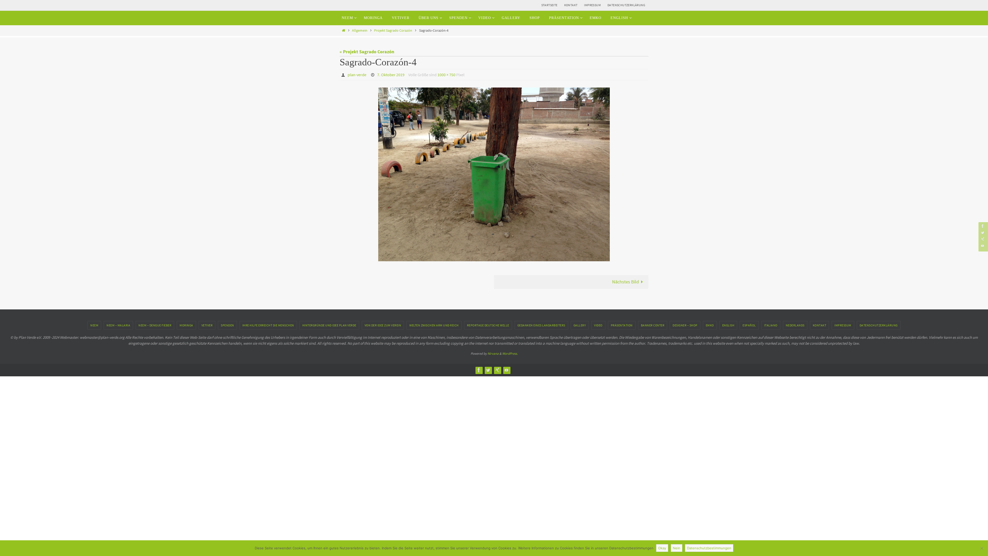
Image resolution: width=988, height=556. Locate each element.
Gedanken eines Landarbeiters (541, 325)
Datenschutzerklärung (626, 5)
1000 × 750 (446, 74)
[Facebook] (982, 226)
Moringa (186, 325)
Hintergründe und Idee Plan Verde (329, 325)
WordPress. (510, 353)
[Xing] (982, 239)
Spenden (227, 325)
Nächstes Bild (625, 282)
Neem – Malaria (118, 325)
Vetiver (207, 325)
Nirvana (493, 353)
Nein (676, 548)
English (728, 325)
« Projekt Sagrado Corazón (367, 52)
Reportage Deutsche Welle (488, 325)
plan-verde (357, 74)
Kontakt (571, 5)
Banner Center (653, 325)
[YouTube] (982, 246)
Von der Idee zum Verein (383, 325)
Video (598, 325)
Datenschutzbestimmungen (709, 548)
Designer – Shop (685, 325)
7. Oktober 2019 (390, 74)
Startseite (549, 5)
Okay (662, 548)
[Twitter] (982, 233)
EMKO (710, 325)
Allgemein (359, 30)
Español (749, 325)
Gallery (580, 325)
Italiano (771, 325)
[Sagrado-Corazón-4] (494, 174)
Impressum (592, 5)
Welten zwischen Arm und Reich (434, 325)
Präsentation (622, 325)
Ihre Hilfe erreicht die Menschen (268, 325)
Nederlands (795, 325)
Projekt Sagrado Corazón (393, 30)
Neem (94, 325)
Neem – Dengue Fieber (154, 325)
